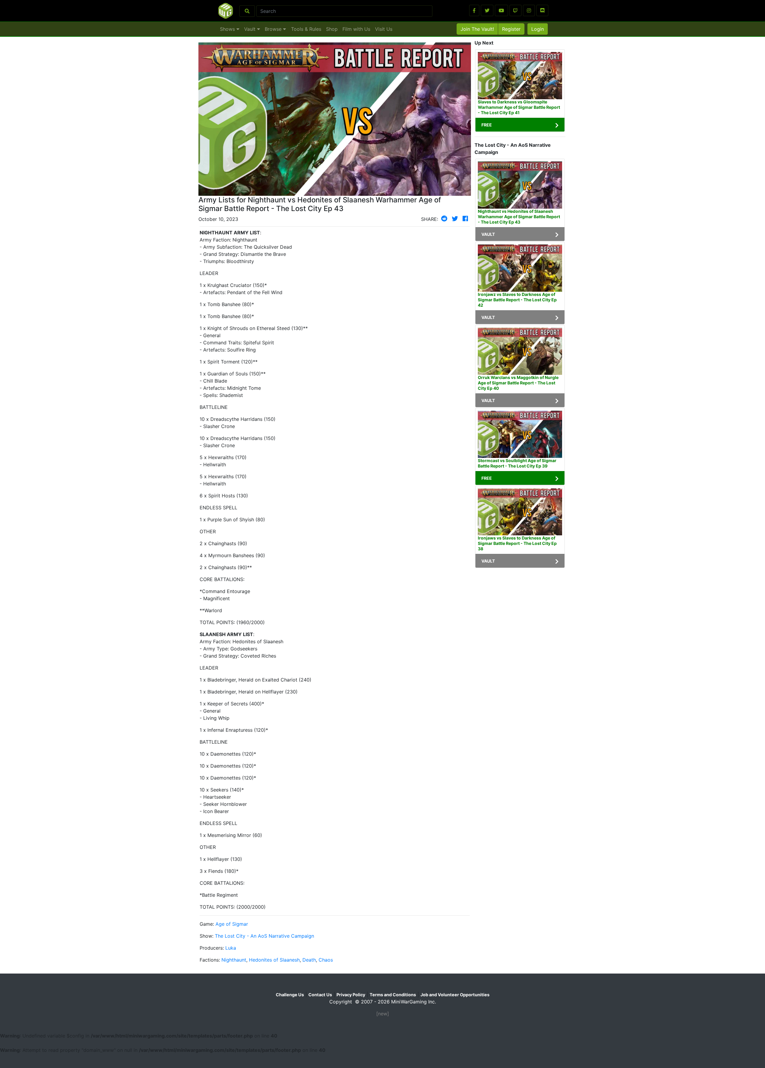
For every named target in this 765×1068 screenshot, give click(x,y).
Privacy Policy (350, 994)
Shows (228, 29)
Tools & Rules (306, 29)
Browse (274, 29)
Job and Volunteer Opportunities (454, 994)
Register (511, 29)
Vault (250, 29)
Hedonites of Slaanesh (274, 960)
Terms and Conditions (393, 994)
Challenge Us (290, 994)
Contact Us (320, 994)
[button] (474, 10)
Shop (332, 29)
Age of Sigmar (231, 924)
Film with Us (356, 29)
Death (309, 960)
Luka (230, 948)
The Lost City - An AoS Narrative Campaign (264, 936)
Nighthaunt (233, 960)
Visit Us (383, 29)
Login (537, 29)
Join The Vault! (477, 29)
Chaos (326, 960)
